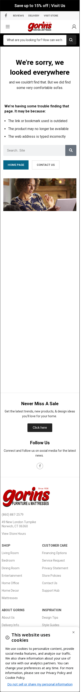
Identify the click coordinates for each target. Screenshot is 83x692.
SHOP (6, 545)
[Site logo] (39, 26)
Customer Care (55, 545)
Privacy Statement (55, 568)
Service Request (53, 560)
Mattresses (10, 598)
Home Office (10, 583)
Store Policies (51, 575)
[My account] (74, 26)
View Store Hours (14, 533)
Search (71, 40)
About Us (8, 617)
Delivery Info (10, 625)
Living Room (10, 553)
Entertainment (12, 575)
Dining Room (10, 568)
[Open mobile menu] (7, 26)
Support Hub (51, 590)
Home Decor (10, 590)
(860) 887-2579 (12, 514)
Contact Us (49, 583)
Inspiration (51, 610)
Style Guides (50, 625)
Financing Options (54, 553)
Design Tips (50, 617)
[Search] (70, 150)
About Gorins (13, 610)
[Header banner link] (40, 5)
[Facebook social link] (6, 15)
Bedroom (8, 560)
